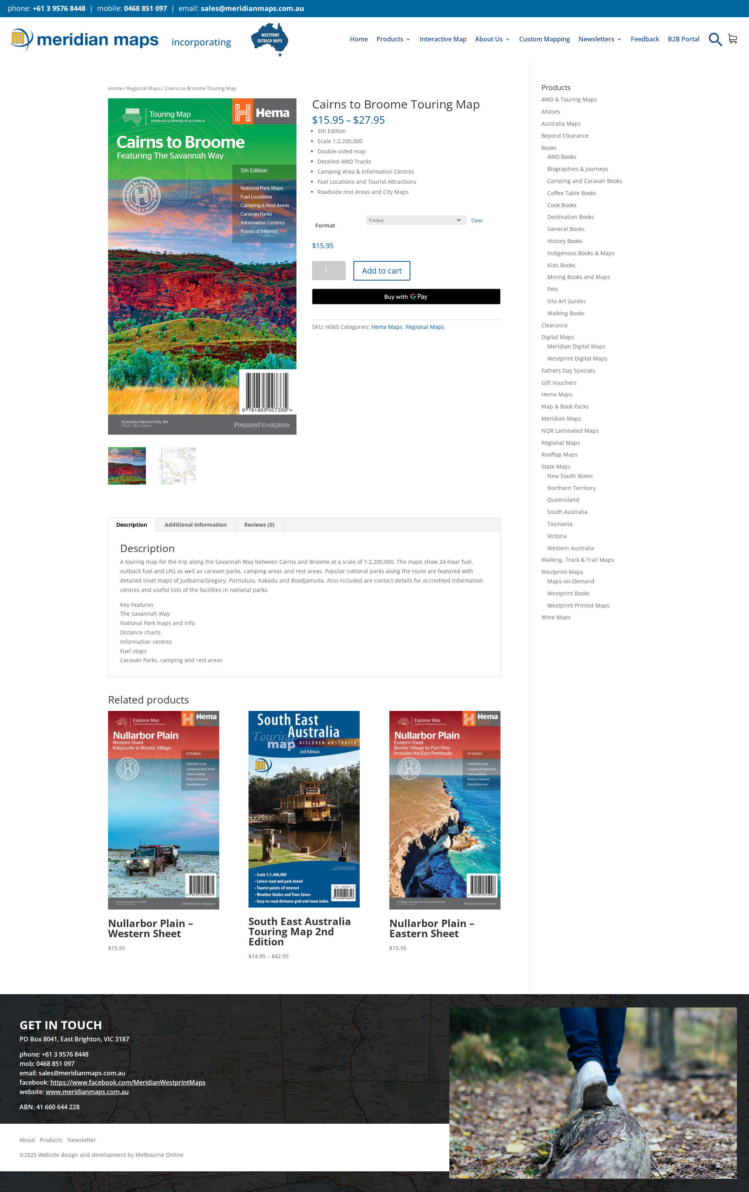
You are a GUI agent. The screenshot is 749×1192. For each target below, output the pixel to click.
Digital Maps (557, 337)
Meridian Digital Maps (576, 346)
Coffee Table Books (571, 193)
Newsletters (596, 39)
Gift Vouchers (559, 382)
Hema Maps (387, 326)
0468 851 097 (145, 8)
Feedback (645, 39)
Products (389, 39)
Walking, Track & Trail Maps (577, 559)
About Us (489, 39)
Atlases (550, 111)
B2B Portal (683, 39)
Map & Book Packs (565, 406)
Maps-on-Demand (571, 581)
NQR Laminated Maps (570, 430)
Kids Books (561, 265)
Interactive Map (443, 39)
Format (325, 225)
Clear (477, 220)
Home (359, 39)
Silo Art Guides (566, 301)
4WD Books (561, 156)
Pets (552, 289)
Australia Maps (561, 123)
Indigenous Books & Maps (581, 253)
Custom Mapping (544, 39)
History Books (564, 241)
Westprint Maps (562, 572)
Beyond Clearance (565, 135)
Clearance (554, 325)
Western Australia (570, 548)
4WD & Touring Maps (569, 99)
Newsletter (81, 1140)
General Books (566, 229)
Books (549, 147)
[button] (716, 39)
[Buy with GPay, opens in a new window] (406, 296)
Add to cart (382, 270)
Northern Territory (571, 488)
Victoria (557, 536)
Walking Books (566, 313)
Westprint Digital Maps (577, 358)
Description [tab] (131, 524)
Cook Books (562, 205)
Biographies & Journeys (577, 168)
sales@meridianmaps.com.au (252, 8)
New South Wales (570, 476)
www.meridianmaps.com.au (87, 1091)
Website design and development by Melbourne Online (110, 1154)
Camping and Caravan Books (584, 181)
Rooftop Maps (559, 454)
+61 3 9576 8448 (59, 8)
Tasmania (560, 524)
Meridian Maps (561, 418)
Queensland (563, 499)
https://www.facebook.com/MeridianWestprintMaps (128, 1082)
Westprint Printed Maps (578, 605)
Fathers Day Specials (568, 370)
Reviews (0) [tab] (259, 524)
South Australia (567, 511)
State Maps (556, 466)
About (27, 1140)
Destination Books (570, 216)
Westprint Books (568, 593)
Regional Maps (144, 88)
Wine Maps (556, 617)
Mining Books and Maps (578, 277)
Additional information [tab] (196, 524)
